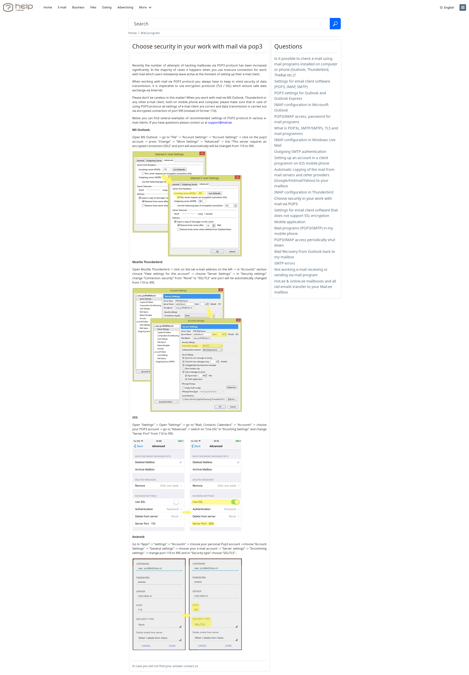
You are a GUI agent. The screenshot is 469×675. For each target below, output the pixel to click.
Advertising (125, 7)
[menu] (462, 7)
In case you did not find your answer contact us (165, 666)
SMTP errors (284, 263)
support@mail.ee (220, 122)
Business (78, 7)
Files (93, 7)
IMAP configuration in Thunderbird (303, 192)
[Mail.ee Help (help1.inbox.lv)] (19, 7)
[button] (145, 7)
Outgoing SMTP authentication (300, 151)
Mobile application (289, 221)
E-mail (62, 7)
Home (48, 7)
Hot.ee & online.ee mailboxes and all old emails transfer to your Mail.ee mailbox (305, 287)
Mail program (150, 33)
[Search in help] (335, 23)
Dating (107, 7)
